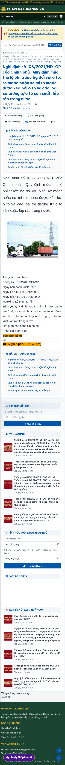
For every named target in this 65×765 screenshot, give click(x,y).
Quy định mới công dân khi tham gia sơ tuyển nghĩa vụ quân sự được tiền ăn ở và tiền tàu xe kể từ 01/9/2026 (37, 681)
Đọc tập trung (14, 122)
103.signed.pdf (13, 344)
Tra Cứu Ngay (34, 566)
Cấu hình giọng (37, 116)
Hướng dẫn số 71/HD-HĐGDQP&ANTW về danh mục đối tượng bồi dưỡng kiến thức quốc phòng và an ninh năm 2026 (36, 517)
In (54, 122)
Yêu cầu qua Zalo (37, 121)
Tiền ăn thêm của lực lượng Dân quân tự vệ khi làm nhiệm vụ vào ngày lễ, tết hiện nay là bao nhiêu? (37, 653)
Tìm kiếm (56, 45)
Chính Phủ (7, 108)
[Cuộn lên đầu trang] (59, 751)
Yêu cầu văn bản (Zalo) (12, 737)
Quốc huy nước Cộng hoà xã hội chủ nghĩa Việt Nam (32, 146)
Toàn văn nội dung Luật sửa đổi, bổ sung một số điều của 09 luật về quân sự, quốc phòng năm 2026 (35, 464)
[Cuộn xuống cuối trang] (59, 758)
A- (50, 16)
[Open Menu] (61, 16)
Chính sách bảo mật (11, 732)
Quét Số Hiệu (34, 424)
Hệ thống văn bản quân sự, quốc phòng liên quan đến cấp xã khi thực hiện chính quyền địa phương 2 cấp (33, 33)
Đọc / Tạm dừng (15, 116)
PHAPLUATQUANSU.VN (25, 9)
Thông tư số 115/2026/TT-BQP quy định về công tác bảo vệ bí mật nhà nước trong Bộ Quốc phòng (37, 501)
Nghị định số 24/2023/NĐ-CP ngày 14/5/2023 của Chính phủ (33, 138)
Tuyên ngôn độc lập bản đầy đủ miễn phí (29, 167)
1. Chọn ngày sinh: (12, 538)
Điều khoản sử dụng (10, 728)
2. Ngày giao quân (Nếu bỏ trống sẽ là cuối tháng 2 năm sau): (30, 551)
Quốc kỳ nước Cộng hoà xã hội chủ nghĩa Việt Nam (32, 153)
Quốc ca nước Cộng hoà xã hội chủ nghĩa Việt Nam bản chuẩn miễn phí (32, 161)
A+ (54, 16)
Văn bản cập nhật (21, 108)
